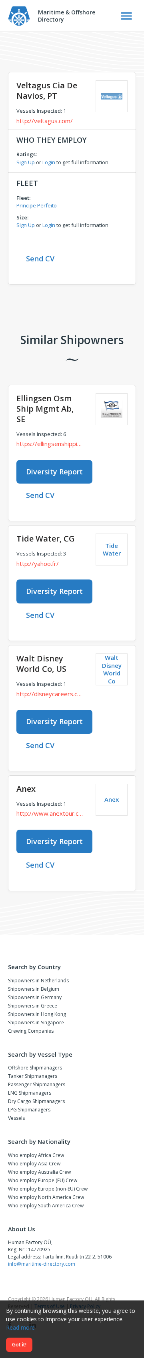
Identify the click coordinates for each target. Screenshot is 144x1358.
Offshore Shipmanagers (35, 1067)
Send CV (40, 258)
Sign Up (25, 162)
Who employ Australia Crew (39, 1172)
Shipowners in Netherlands (38, 980)
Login (48, 162)
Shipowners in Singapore (36, 1022)
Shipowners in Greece (32, 1005)
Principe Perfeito (36, 205)
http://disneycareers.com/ (50, 694)
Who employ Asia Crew (34, 1163)
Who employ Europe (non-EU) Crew (48, 1188)
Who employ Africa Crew (36, 1155)
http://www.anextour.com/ (50, 813)
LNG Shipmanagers (29, 1092)
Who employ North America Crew (46, 1197)
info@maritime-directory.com (41, 1263)
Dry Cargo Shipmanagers (36, 1101)
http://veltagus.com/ (44, 121)
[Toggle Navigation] (126, 16)
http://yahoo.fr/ (37, 563)
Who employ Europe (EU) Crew (42, 1180)
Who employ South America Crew (46, 1205)
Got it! (19, 1344)
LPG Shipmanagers (29, 1109)
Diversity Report (54, 471)
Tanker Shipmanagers (32, 1076)
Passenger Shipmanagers (36, 1084)
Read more (20, 1327)
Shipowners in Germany (35, 997)
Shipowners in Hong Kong (37, 1014)
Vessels (16, 1118)
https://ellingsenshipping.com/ (50, 444)
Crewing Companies (31, 1030)
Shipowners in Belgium (33, 989)
